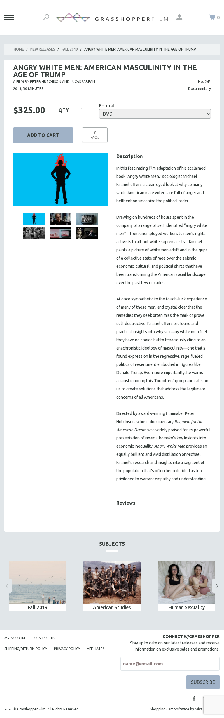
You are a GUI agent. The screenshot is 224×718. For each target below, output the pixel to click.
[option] (37, 586)
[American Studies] (112, 582)
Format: (107, 105)
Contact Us (44, 638)
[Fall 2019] (37, 582)
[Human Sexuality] (186, 582)
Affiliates (95, 649)
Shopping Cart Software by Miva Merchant (185, 709)
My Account (15, 638)
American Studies (112, 607)
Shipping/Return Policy (25, 649)
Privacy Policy (67, 649)
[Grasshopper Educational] (112, 17)
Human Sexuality (187, 607)
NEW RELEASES (42, 49)
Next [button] (217, 586)
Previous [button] (7, 586)
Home (19, 49)
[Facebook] (194, 698)
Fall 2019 (70, 49)
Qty (64, 110)
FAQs (95, 134)
